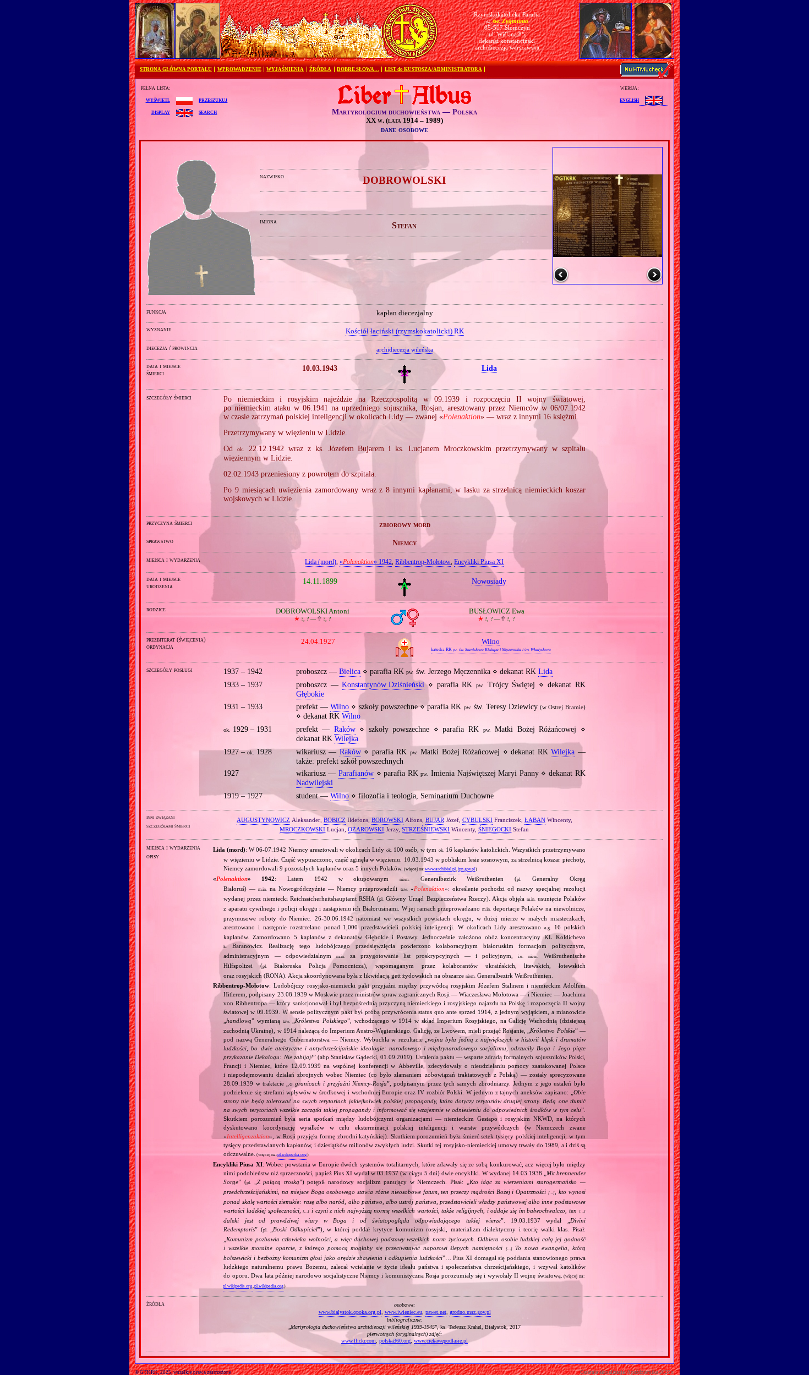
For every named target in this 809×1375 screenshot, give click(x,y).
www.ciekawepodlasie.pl (441, 1341)
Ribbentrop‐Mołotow (423, 562)
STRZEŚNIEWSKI (426, 829)
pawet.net (435, 1312)
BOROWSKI (387, 820)
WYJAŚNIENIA (285, 69)
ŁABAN (534, 820)
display (160, 111)
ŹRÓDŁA (320, 69)
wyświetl (158, 99)
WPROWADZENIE (239, 69)
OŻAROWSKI (366, 829)
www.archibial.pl (440, 869)
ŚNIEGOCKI (494, 829)
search (208, 111)
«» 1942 (366, 562)
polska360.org (395, 1341)
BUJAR (434, 820)
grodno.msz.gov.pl (470, 1312)
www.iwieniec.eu (403, 1312)
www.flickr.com (358, 1341)
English (629, 99)
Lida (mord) (320, 562)
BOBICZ (335, 820)
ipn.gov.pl (466, 869)
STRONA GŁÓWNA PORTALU (176, 69)
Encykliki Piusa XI (479, 562)
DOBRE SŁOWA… (358, 69)
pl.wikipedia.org (292, 1154)
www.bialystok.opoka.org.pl (350, 1312)
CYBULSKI (477, 820)
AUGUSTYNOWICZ (263, 820)
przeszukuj (213, 99)
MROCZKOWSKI (302, 829)
